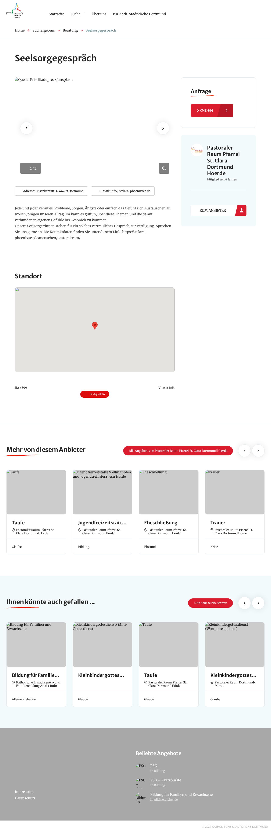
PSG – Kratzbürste (165, 780)
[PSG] (141, 769)
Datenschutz (25, 798)
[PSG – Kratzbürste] (141, 783)
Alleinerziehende (166, 799)
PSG (153, 766)
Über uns (99, 14)
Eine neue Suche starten (210, 603)
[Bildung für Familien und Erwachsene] (141, 797)
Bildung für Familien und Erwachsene (181, 794)
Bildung (159, 771)
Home (20, 30)
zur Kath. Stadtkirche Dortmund (139, 14)
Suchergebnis (43, 30)
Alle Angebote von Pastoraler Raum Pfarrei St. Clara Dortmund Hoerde (178, 451)
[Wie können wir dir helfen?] (15, 18)
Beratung (70, 30)
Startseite (56, 14)
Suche (75, 14)
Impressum (24, 792)
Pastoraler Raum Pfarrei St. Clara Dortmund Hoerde (223, 160)
